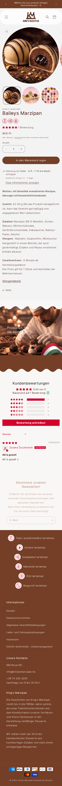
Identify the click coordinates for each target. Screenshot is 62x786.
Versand (18, 137)
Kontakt (10, 610)
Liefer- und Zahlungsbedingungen (25, 632)
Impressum (12, 639)
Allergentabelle (11, 281)
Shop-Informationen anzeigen (22, 182)
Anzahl (5, 142)
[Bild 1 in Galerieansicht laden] (12, 95)
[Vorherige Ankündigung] (5, 4)
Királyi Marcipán (25, 780)
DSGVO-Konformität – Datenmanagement (29, 646)
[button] (6, 17)
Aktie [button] (8, 290)
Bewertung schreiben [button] (31, 422)
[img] (9, 442)
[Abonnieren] (51, 520)
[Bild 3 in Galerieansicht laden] (50, 95)
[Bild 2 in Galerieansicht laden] (31, 95)
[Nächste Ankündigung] (56, 4)
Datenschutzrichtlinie (18, 618)
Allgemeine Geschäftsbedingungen (26, 625)
